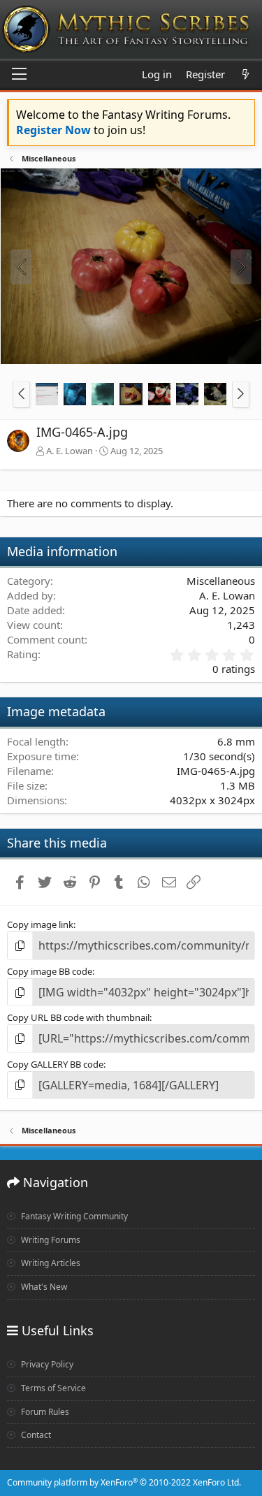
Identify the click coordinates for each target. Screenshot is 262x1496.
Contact (35, 1435)
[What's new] (245, 74)
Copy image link (40, 924)
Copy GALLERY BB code (55, 1064)
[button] (21, 394)
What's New (43, 1287)
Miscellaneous (221, 581)
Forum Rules (44, 1412)
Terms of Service (52, 1388)
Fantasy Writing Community (73, 1216)
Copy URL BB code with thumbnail (78, 1017)
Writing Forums (49, 1240)
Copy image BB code (49, 971)
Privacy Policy (46, 1364)
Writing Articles (49, 1263)
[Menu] (19, 75)
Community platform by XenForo (124, 1482)
